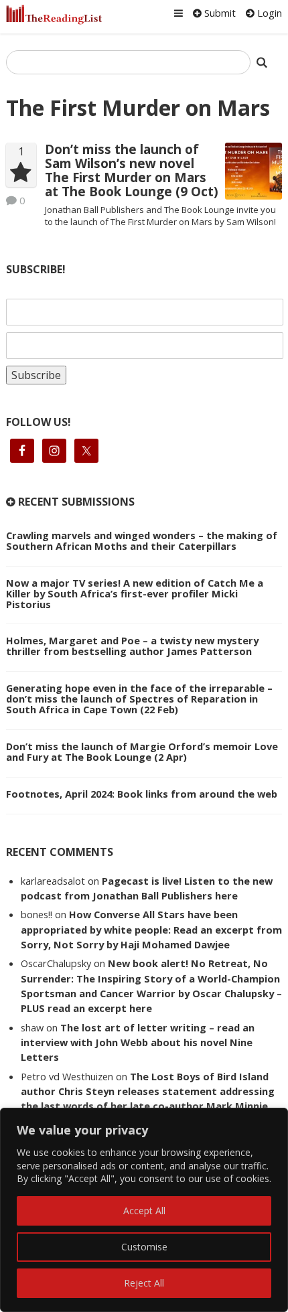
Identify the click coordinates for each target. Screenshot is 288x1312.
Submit (219, 12)
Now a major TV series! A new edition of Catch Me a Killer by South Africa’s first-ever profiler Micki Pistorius (134, 593)
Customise (144, 1246)
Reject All (144, 1283)
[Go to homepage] (54, 15)
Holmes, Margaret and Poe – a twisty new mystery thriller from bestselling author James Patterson (132, 646)
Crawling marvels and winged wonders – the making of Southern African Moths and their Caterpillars (141, 540)
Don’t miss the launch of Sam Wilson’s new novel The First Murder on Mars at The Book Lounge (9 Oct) (131, 170)
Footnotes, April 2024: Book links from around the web (141, 793)
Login (268, 12)
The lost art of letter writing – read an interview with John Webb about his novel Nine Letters (138, 1042)
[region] (144, 1210)
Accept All (144, 1210)
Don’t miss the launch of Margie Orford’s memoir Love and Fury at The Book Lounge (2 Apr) (142, 751)
